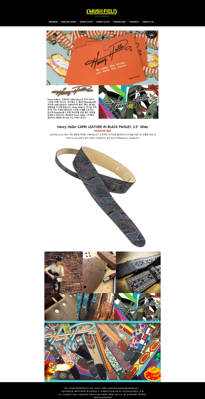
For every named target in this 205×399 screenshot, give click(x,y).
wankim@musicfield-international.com (122, 388)
